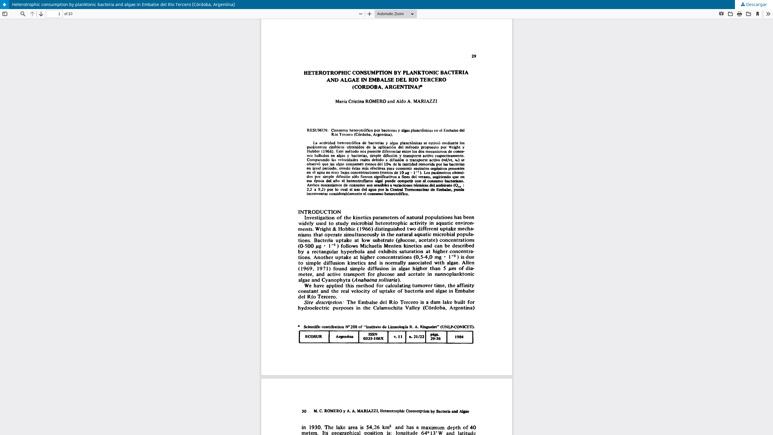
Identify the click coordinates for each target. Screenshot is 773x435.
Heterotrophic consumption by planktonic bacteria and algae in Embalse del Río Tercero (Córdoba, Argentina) (123, 4)
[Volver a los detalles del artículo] (4, 4)
